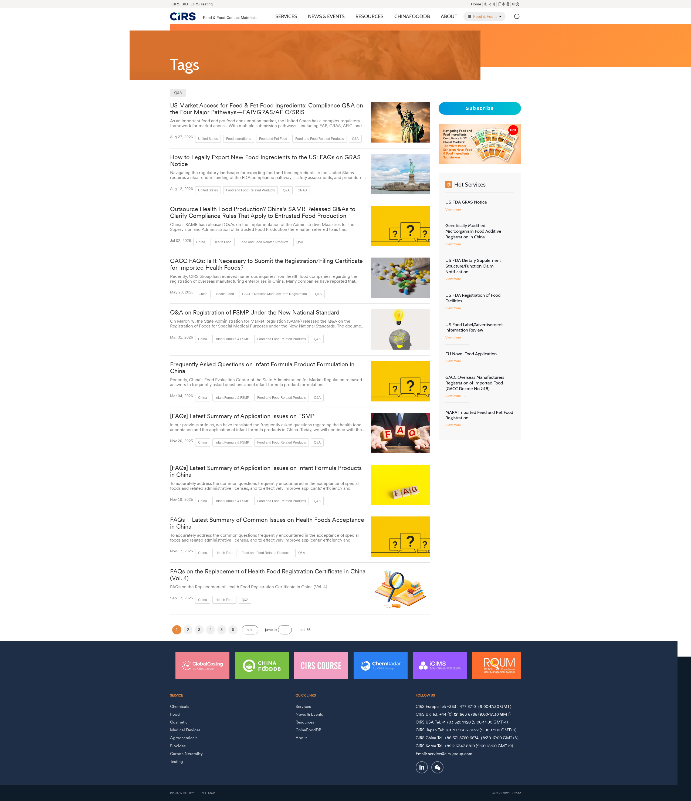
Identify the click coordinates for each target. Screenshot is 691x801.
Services (286, 16)
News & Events (326, 16)
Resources (369, 16)
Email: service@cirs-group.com (444, 753)
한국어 (489, 4)
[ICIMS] (440, 665)
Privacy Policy (182, 793)
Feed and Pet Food (273, 138)
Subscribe (480, 108)
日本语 (503, 4)
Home (476, 4)
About (449, 16)
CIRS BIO (179, 4)
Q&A (355, 138)
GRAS (302, 190)
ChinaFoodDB (412, 16)
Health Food (223, 242)
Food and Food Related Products (319, 138)
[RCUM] (499, 665)
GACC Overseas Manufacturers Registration (274, 294)
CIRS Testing (202, 4)
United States (208, 138)
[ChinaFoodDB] (262, 665)
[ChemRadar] (381, 665)
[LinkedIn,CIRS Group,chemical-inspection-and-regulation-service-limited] (422, 767)
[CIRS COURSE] (321, 665)
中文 (516, 4)
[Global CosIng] (202, 665)
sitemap (208, 793)
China (200, 242)
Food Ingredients (238, 138)
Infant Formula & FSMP (232, 339)
